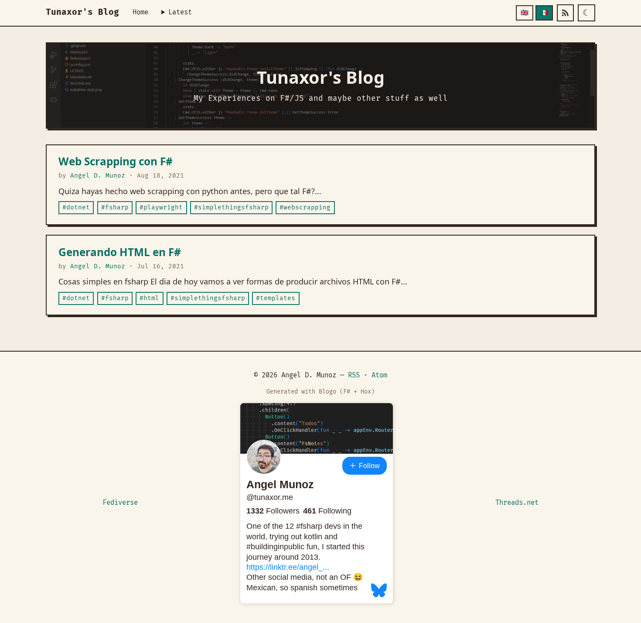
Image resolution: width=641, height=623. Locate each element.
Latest (180, 12)
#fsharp (115, 207)
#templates (275, 298)
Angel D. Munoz (97, 175)
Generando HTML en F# (119, 252)
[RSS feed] (565, 13)
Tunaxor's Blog (82, 12)
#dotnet (76, 207)
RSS (354, 375)
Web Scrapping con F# (115, 161)
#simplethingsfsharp (231, 207)
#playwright (161, 207)
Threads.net (517, 503)
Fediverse (120, 503)
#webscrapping (305, 207)
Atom (379, 375)
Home (140, 12)
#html (149, 298)
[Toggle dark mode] (586, 13)
